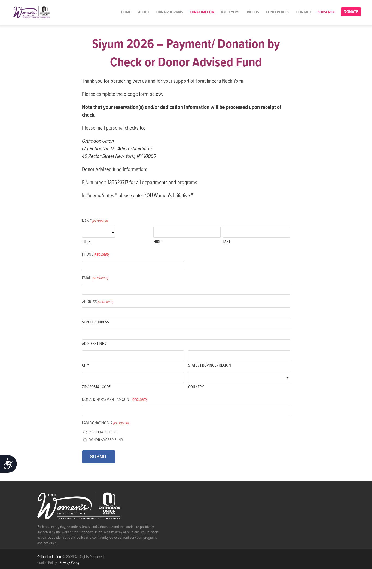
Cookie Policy (47, 562)
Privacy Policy (69, 562)
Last (226, 242)
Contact (303, 12)
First (157, 242)
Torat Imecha (202, 12)
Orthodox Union (49, 557)
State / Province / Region (209, 365)
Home (126, 12)
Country (196, 387)
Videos (253, 12)
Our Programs (169, 12)
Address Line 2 (94, 344)
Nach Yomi (230, 12)
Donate (351, 12)
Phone (95, 254)
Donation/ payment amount (114, 400)
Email (95, 278)
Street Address (95, 322)
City (85, 365)
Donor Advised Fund (106, 440)
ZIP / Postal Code (96, 387)
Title (86, 242)
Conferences (277, 12)
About (143, 12)
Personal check (102, 432)
